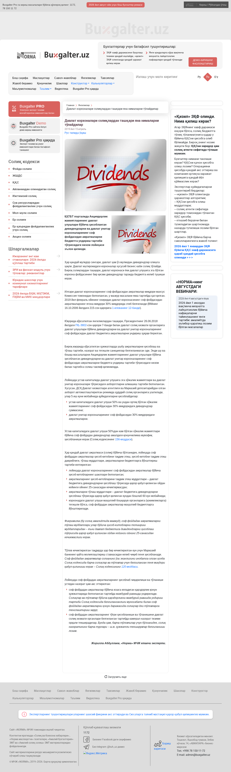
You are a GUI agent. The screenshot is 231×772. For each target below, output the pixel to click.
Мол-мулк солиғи (25, 213)
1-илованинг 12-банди (126, 307)
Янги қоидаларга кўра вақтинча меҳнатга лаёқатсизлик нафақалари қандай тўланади (166, 56)
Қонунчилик (44, 83)
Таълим (44, 88)
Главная (70, 105)
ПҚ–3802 (81, 325)
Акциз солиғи (22, 236)
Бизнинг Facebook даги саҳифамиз (112, 739)
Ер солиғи (19, 219)
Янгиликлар (88, 78)
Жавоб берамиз (22, 83)
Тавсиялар (107, 78)
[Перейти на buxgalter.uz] (67, 55)
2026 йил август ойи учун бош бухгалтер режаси (115, 4)
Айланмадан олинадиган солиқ (34, 189)
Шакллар (62, 83)
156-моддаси (123, 439)
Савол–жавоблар (65, 78)
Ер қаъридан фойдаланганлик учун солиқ (33, 228)
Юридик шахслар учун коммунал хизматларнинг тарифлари (30, 283)
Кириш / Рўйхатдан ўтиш (212, 4)
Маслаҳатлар (41, 78)
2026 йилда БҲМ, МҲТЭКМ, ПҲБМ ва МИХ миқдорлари (31, 295)
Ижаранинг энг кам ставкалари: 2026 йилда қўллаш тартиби (29, 260)
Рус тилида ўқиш (75, 132)
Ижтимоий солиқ (25, 196)
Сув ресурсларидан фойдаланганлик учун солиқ (32, 204)
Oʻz (216, 77)
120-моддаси (129, 566)
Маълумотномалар (24, 88)
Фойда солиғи (22, 169)
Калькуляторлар (101, 83)
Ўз (207, 77)
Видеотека (61, 88)
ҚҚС (16, 182)
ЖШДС (17, 175)
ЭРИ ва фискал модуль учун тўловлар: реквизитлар (31, 271)
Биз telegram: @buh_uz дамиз (108, 746)
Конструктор (79, 83)
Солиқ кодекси (24, 161)
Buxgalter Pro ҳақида (86, 88)
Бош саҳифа (20, 78)
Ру (199, 77)
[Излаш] (183, 76)
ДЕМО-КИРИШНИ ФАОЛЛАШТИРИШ (202, 62)
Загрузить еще (116, 677)
